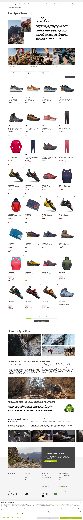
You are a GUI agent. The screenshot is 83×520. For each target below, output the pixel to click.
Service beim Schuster (46, 477)
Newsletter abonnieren (49, 461)
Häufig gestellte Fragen (63, 473)
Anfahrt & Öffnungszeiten (64, 475)
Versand (60, 477)
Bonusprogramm (45, 473)
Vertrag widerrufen (63, 486)
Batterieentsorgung (46, 486)
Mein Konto (44, 475)
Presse (26, 484)
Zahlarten (61, 482)
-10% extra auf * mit (41, 0)
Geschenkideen (45, 484)
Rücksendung (61, 479)
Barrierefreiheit (62, 484)
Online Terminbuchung (46, 479)
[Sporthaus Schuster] (12, 4)
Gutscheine (44, 482)
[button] (72, 445)
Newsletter (27, 482)
